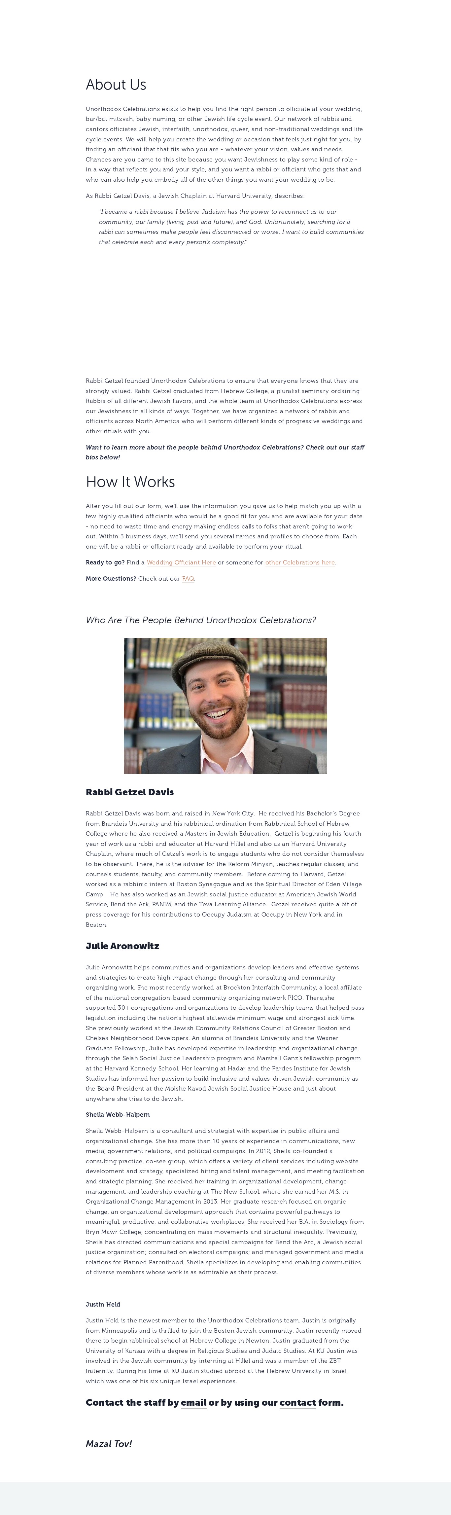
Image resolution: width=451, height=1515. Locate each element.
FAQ (188, 578)
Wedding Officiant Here (181, 562)
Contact (426, 31)
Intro (21, 31)
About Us (46, 31)
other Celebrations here (300, 562)
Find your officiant (91, 31)
